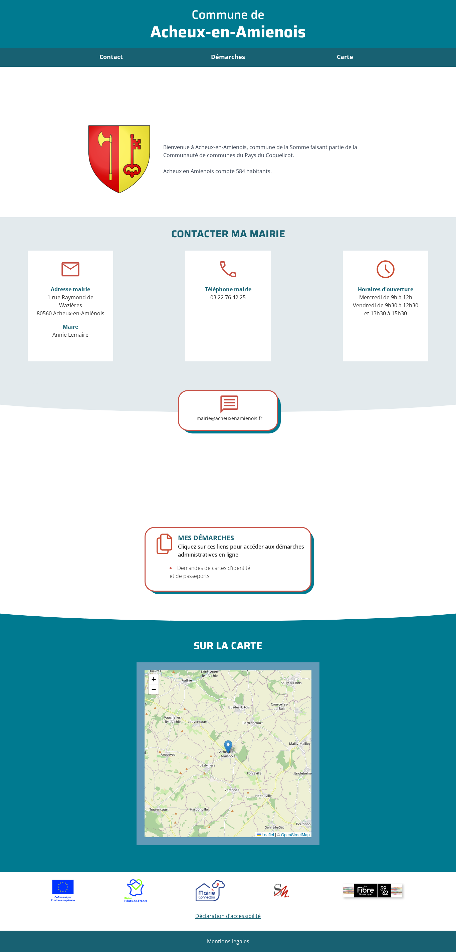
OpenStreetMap (295, 834)
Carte (345, 57)
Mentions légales (228, 941)
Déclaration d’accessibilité (228, 916)
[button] (228, 747)
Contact (111, 57)
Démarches (228, 57)
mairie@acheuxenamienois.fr (229, 418)
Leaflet (267, 834)
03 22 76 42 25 (228, 297)
